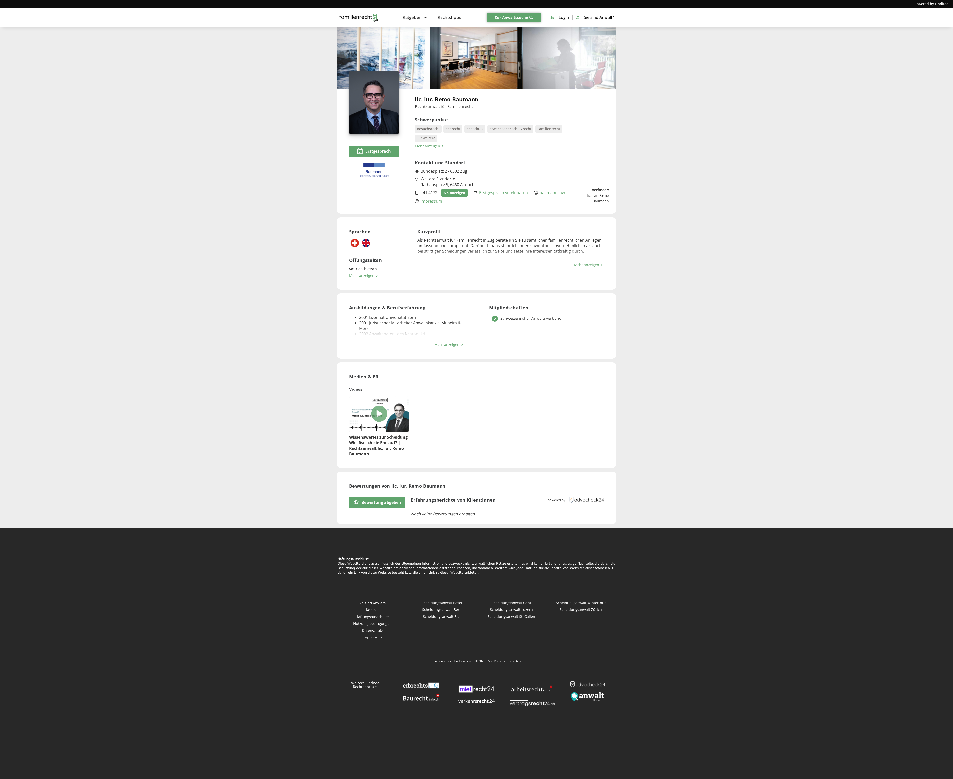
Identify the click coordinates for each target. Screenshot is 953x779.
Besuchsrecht (428, 128)
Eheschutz (474, 128)
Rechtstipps (449, 17)
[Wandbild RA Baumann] (383, 58)
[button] (379, 414)
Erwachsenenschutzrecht (510, 128)
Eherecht (452, 128)
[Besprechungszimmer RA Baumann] (476, 58)
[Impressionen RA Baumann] (569, 58)
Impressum (431, 201)
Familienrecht (548, 128)
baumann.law (552, 192)
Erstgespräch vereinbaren (503, 192)
